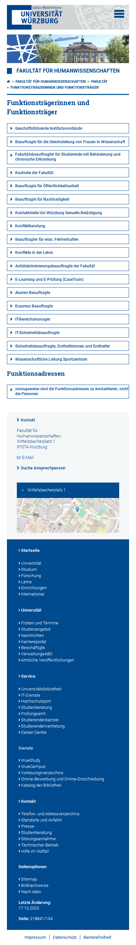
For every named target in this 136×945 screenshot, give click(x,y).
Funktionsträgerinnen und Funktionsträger (55, 87)
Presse (27, 826)
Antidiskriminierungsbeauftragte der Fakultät (55, 266)
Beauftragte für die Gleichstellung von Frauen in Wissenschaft (70, 142)
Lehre (26, 581)
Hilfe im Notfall (35, 851)
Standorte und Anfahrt (41, 820)
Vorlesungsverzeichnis (42, 772)
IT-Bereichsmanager (32, 319)
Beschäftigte (33, 647)
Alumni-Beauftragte (32, 292)
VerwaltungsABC (36, 653)
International (32, 594)
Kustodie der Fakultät (34, 172)
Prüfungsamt (33, 713)
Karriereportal (33, 641)
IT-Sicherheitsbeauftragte (37, 332)
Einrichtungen (34, 587)
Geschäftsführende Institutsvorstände (48, 128)
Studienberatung (36, 707)
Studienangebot (36, 629)
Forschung (31, 575)
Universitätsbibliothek (41, 688)
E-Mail (28, 457)
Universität (31, 563)
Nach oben (31, 891)
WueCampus (33, 766)
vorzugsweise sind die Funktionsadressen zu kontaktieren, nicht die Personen (71, 391)
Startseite (30, 550)
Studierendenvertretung (43, 726)
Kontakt (28, 420)
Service (28, 676)
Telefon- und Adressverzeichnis (50, 813)
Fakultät (99, 81)
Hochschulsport (36, 701)
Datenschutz (65, 937)
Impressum (35, 937)
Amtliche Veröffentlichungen (47, 660)
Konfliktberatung (30, 226)
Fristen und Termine (39, 622)
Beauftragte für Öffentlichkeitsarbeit (47, 186)
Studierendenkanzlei (40, 719)
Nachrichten (32, 635)
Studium (29, 569)
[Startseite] (8, 81)
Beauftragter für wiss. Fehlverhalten (47, 239)
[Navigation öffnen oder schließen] (119, 14)
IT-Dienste (30, 695)
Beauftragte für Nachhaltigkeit (42, 199)
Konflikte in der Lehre (34, 252)
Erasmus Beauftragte (34, 306)
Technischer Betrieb (39, 845)
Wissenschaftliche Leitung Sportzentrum (51, 359)
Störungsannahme (38, 838)
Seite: (23, 918)
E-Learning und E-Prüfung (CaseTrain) (49, 279)
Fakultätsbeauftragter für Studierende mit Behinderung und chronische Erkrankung (67, 157)
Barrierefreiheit (97, 937)
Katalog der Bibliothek (41, 785)
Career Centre (34, 732)
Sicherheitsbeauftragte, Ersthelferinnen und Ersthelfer (62, 346)
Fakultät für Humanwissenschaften (68, 71)
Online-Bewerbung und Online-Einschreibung (62, 778)
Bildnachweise (35, 885)
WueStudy (30, 760)
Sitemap (29, 879)
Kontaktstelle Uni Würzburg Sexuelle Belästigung (58, 213)
